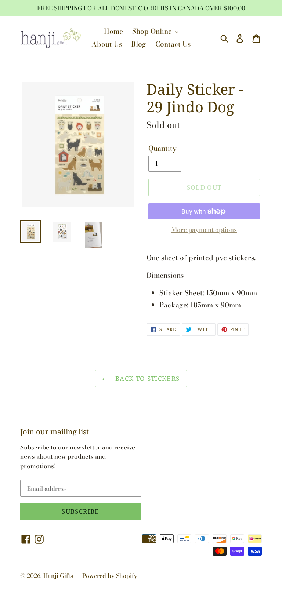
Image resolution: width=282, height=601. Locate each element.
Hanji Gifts (58, 575)
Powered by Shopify (109, 575)
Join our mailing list (54, 431)
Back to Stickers (146, 378)
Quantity (162, 148)
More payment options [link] (204, 229)
